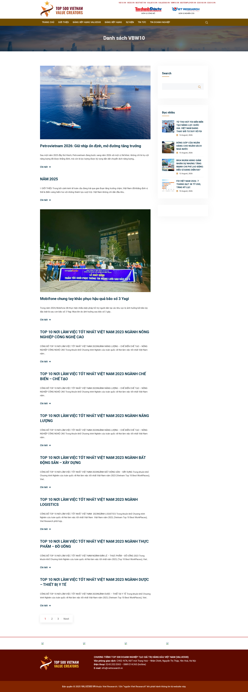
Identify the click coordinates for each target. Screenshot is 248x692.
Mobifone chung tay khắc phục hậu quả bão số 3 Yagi (84, 299)
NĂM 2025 (49, 179)
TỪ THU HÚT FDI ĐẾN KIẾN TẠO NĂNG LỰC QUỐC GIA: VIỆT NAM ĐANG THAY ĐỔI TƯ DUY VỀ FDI (189, 127)
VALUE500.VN (164, 3)
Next (66, 619)
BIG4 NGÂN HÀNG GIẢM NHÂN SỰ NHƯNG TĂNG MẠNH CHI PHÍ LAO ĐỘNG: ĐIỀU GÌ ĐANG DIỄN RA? (190, 165)
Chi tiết (44, 167)
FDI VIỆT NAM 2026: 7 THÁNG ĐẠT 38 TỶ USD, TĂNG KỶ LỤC (188, 184)
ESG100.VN (201, 3)
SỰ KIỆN (130, 22)
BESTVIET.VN (141, 3)
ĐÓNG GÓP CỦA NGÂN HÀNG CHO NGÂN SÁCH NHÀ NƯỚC (189, 145)
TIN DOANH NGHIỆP (160, 22)
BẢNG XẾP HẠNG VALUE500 (87, 22)
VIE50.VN (130, 3)
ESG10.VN (211, 3)
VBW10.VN (175, 3)
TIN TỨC (142, 22)
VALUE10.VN (152, 3)
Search (166, 73)
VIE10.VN (122, 3)
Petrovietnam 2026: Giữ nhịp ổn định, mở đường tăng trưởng (90, 146)
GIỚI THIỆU (63, 22)
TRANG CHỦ (48, 22)
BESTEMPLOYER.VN (188, 3)
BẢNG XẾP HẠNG (113, 22)
